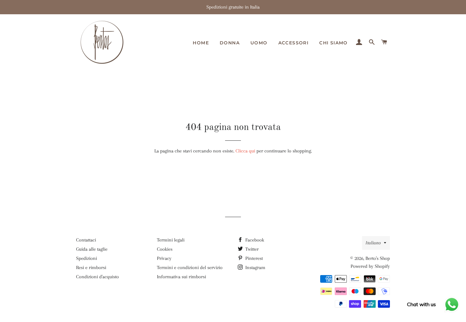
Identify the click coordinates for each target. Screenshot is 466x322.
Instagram (254, 267)
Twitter (251, 249)
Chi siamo (333, 43)
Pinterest (253, 258)
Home (201, 43)
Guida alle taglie (91, 249)
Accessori (293, 43)
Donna (230, 43)
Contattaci (86, 240)
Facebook (254, 240)
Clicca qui (245, 151)
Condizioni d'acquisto (97, 277)
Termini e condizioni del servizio (190, 267)
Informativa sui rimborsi (181, 277)
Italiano (373, 243)
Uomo (259, 43)
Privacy (164, 258)
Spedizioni (86, 258)
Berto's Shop (378, 258)
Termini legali (170, 240)
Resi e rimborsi (91, 267)
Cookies (164, 249)
